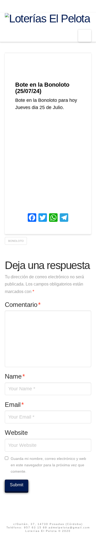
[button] (84, 36)
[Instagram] (55, 6)
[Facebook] (40, 6)
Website (16, 432)
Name (15, 376)
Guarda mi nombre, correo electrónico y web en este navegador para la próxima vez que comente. (48, 464)
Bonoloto (16, 240)
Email (14, 404)
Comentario (23, 304)
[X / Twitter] (48, 6)
